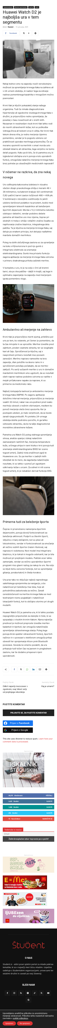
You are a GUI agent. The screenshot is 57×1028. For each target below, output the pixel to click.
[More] (35, 33)
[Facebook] (14, 669)
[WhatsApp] (27, 669)
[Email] (39, 669)
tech (36, 7)
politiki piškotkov (20, 1018)
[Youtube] (48, 993)
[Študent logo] (28, 944)
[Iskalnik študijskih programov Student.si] (23, 786)
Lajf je (31, 7)
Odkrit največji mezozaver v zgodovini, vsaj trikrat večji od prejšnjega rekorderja (15, 689)
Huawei (10, 27)
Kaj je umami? (48, 686)
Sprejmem (9, 1023)
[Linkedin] (33, 669)
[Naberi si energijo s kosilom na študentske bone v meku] (25, 890)
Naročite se (47, 819)
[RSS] (21, 993)
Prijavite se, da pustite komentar (28, 713)
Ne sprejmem (25, 1023)
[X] (20, 669)
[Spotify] (27, 993)
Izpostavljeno (8, 7)
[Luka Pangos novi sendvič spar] (25, 907)
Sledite (49, 801)
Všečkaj (49, 795)
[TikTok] (34, 993)
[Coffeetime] (28, 874)
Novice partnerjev (21, 7)
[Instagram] (14, 993)
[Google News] (28, 1000)
